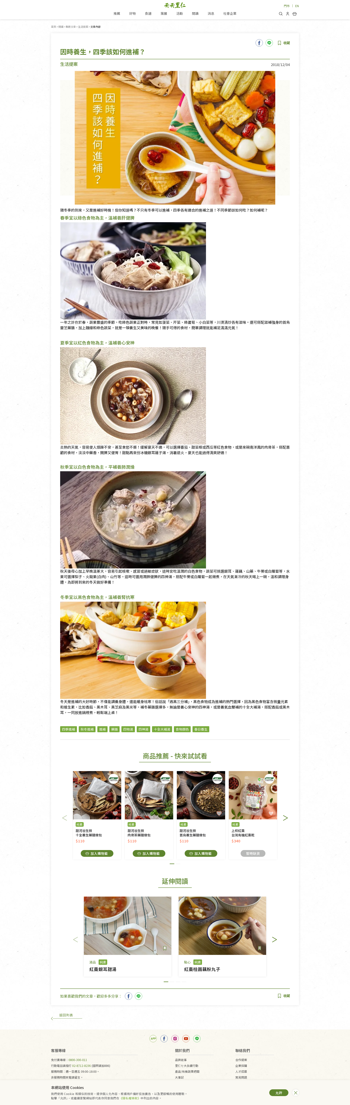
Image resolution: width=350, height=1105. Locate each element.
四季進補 (68, 729)
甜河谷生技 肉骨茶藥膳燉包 (139, 833)
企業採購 (241, 1065)
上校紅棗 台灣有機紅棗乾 (243, 833)
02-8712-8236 (81, 1065)
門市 (287, 6)
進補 (102, 729)
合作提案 (241, 1060)
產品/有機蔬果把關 (187, 1071)
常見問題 (241, 1077)
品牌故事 (181, 1060)
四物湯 (128, 729)
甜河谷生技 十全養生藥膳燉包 (89, 833)
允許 (278, 1092)
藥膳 (114, 729)
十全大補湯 (162, 729)
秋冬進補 (87, 729)
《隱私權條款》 (130, 1098)
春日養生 (200, 729)
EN (297, 6)
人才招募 (241, 1071)
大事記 (179, 1077)
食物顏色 (182, 729)
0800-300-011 (78, 1060)
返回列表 (66, 1015)
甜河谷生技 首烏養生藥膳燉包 (193, 833)
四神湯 (143, 729)
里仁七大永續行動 (186, 1065)
